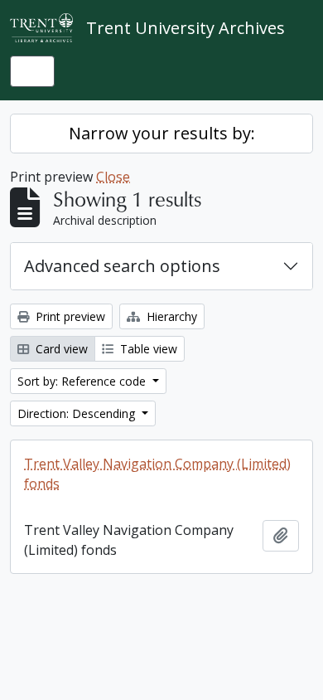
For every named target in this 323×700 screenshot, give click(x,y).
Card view (60, 349)
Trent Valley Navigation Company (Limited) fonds (157, 474)
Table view (147, 349)
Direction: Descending (77, 413)
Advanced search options (122, 266)
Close (113, 177)
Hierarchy (170, 316)
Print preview (68, 316)
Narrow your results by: (162, 133)
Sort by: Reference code (83, 381)
